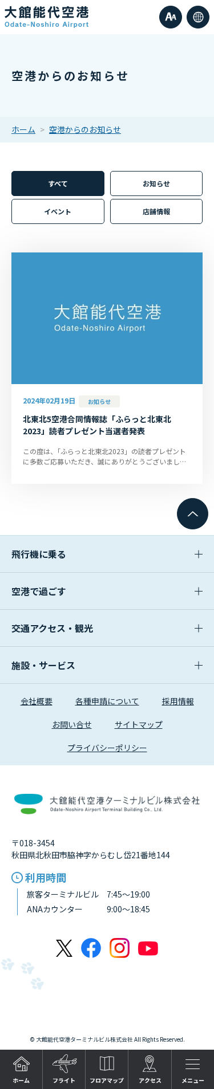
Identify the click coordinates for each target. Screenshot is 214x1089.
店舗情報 (156, 211)
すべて (58, 183)
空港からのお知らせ (85, 129)
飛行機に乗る (38, 554)
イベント (57, 211)
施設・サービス (43, 665)
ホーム (23, 129)
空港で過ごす (38, 591)
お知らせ (156, 183)
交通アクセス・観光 (52, 628)
